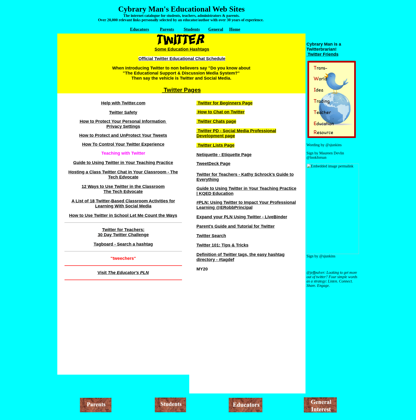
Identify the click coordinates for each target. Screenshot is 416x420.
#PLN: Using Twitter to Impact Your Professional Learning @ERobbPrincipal (246, 205)
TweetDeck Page (213, 163)
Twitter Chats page (216, 121)
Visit (123, 272)
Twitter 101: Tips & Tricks (222, 245)
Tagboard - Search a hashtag (123, 244)
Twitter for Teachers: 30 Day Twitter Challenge (123, 232)
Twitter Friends (322, 54)
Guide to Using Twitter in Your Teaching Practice (123, 162)
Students (192, 29)
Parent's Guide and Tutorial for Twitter (235, 226)
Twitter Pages (181, 90)
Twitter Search (211, 235)
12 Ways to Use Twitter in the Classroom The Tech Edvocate (123, 189)
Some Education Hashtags (182, 49)
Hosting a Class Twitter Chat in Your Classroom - (119, 172)
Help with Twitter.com (123, 103)
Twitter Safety (123, 112)
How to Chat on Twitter (220, 112)
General (215, 29)
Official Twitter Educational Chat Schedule (181, 58)
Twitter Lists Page (215, 145)
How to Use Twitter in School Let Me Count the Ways (123, 215)
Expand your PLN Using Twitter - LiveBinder (241, 216)
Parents (167, 29)
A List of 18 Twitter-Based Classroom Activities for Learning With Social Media (123, 203)
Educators (139, 29)
